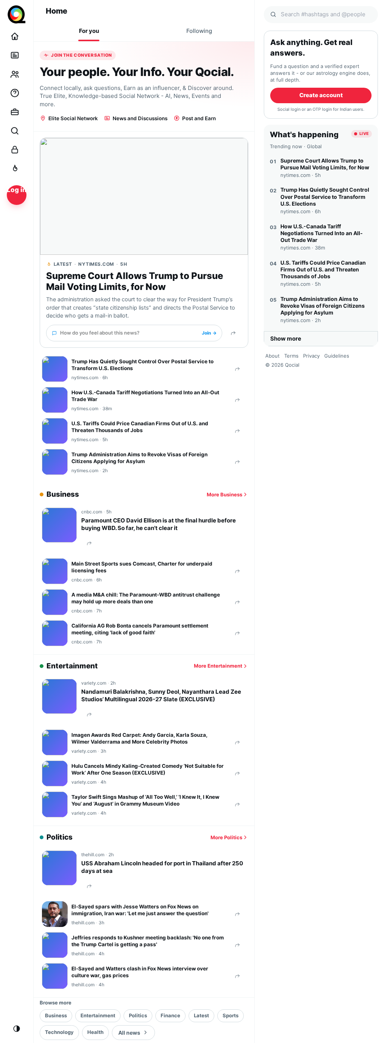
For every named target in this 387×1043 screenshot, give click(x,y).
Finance (170, 1015)
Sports (230, 1015)
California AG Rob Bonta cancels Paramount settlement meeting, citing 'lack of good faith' (139, 629)
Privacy (311, 356)
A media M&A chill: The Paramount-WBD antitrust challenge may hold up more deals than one (145, 598)
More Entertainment (218, 666)
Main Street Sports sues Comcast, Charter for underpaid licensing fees (141, 567)
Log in (16, 190)
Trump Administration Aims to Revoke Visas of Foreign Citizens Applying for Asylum (139, 457)
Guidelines (336, 356)
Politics (138, 1015)
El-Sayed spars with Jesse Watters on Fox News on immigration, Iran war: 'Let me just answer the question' (140, 910)
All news (129, 1032)
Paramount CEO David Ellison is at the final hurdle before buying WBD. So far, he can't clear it (158, 524)
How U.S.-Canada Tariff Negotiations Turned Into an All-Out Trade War (145, 395)
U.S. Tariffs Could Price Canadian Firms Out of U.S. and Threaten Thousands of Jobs (139, 426)
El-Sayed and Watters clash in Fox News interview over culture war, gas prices (139, 972)
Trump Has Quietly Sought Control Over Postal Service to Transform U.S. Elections (142, 364)
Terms (291, 356)
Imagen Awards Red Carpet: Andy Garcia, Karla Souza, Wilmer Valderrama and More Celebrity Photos (139, 738)
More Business (224, 494)
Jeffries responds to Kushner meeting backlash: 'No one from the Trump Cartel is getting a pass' (147, 941)
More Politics (226, 837)
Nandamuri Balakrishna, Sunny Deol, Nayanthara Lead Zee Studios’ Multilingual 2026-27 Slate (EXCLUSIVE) (161, 695)
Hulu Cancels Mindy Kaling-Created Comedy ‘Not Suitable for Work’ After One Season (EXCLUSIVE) (147, 769)
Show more (285, 338)
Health (95, 1032)
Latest (201, 1015)
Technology (59, 1032)
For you (89, 30)
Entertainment (97, 1015)
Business (56, 1015)
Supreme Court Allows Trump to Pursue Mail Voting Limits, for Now (134, 281)
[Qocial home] (17, 14)
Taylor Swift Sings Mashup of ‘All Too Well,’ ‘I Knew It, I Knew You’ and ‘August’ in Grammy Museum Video (145, 800)
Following (199, 30)
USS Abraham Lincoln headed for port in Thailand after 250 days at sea (162, 867)
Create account (321, 95)
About (272, 356)
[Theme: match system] (17, 1028)
